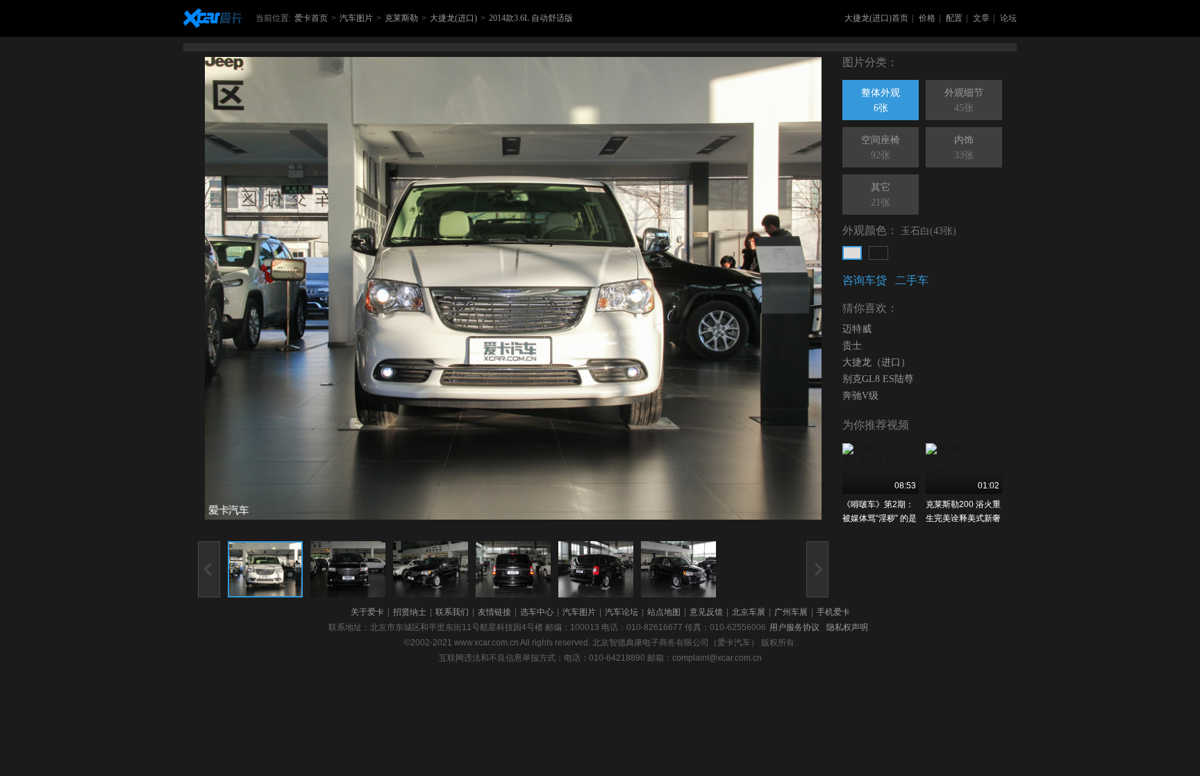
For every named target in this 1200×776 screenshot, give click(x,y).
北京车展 (748, 612)
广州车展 (791, 612)
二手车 (911, 280)
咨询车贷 (864, 280)
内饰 (964, 147)
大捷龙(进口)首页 (876, 18)
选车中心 (536, 612)
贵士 (852, 345)
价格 (927, 18)
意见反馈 (706, 612)
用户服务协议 (794, 627)
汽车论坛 (621, 612)
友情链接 (494, 612)
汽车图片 (356, 18)
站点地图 (664, 612)
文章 (981, 18)
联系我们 (452, 612)
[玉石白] (852, 253)
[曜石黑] (878, 253)
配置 (954, 18)
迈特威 (857, 329)
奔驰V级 (860, 395)
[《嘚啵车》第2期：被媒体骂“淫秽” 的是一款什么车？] (880, 468)
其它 (880, 195)
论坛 (1008, 18)
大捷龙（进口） (876, 362)
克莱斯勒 (401, 18)
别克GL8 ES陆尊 (878, 379)
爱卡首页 (311, 18)
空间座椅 (880, 147)
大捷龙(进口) (453, 18)
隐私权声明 (847, 627)
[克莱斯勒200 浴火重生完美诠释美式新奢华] (964, 468)
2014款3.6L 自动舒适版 (531, 18)
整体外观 (880, 100)
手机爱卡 (833, 612)
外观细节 (963, 100)
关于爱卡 (367, 612)
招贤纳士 (409, 612)
